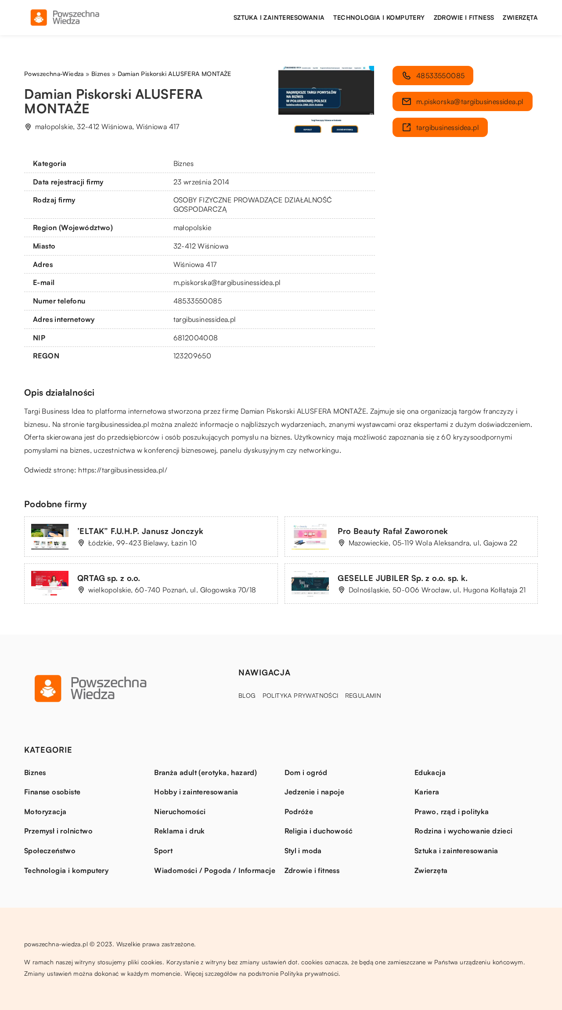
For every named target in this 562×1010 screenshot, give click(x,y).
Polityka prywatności (301, 695)
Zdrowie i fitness (464, 17)
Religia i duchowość (319, 830)
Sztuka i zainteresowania (279, 17)
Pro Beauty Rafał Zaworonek (393, 531)
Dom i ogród (306, 772)
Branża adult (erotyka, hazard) (205, 772)
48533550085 (197, 300)
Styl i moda (303, 850)
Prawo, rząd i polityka (451, 811)
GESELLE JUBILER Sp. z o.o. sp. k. (403, 578)
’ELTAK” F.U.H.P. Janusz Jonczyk (140, 531)
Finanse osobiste (52, 791)
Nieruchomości (179, 811)
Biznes (183, 163)
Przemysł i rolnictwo (58, 830)
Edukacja (430, 772)
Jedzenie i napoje (315, 791)
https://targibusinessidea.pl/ (122, 469)
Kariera (427, 791)
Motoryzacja (45, 811)
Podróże (299, 811)
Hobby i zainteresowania (196, 791)
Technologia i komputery (379, 17)
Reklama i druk (179, 830)
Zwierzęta (520, 17)
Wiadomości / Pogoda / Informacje (214, 870)
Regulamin (363, 695)
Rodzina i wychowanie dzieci (463, 830)
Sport (163, 850)
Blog (247, 695)
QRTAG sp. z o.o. (108, 578)
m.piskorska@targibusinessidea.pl (227, 282)
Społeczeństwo (50, 850)
